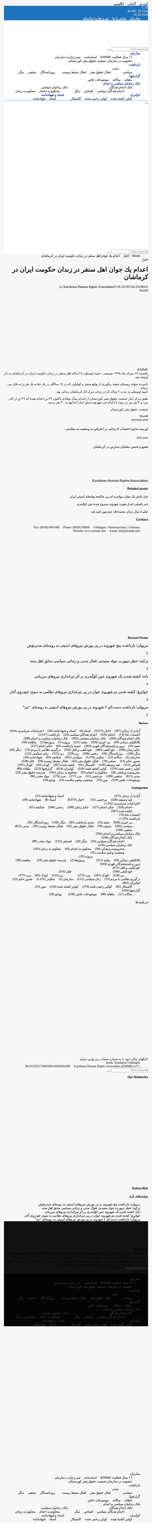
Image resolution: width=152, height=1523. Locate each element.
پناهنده (29, 742)
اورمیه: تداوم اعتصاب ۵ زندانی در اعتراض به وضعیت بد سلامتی (107, 428)
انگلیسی (118, 4)
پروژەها (47, 742)
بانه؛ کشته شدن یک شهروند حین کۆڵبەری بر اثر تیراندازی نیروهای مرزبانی (91, 676)
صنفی (109, 761)
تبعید (134, 746)
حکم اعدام (41, 746)
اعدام (108, 734)
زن (73, 753)
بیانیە (80, 742)
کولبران (135, 94)
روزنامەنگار (47, 72)
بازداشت (134, 64)
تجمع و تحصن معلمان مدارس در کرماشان (120, 446)
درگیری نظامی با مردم (43, 749)
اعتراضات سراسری (27, 730)
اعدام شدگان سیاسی (110, 91)
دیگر (21, 72)
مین (102, 780)
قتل (28, 761)
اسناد (52, 98)
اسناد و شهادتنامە (52, 94)
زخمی (90, 753)
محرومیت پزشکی (125, 772)
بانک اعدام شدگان (120, 87)
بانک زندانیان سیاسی (54, 87)
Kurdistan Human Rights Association (88, 286)
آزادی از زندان (127, 730)
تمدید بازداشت (68, 746)
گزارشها (134, 76)
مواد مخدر (39, 776)
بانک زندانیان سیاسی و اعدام (121, 83)
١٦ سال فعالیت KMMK (116, 57)
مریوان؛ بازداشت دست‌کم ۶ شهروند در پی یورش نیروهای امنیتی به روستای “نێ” (85, 707)
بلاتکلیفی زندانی (127, 742)
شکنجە (53, 757)
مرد (75, 776)
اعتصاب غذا (129, 734)
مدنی (115, 68)
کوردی (143, 4)
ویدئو (49, 780)
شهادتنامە (39, 98)
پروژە (64, 742)
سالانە (117, 79)
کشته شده (64, 764)
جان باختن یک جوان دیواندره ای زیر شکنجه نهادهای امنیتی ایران (109, 496)
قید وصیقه (109, 764)
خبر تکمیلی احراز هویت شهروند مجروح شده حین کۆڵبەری (112, 504)
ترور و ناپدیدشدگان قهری (104, 746)
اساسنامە (90, 57)
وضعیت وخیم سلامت (76, 780)
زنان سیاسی (36, 753)
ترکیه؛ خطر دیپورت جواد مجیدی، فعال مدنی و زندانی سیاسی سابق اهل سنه (89, 661)
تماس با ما (119, 18)
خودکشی (105, 749)
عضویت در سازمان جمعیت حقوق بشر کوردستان (100, 60)
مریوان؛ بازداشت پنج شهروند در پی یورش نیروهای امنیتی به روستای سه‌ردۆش (87, 645)
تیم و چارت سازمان (96, 18)
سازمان (135, 18)
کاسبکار (76, 98)
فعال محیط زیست (74, 72)
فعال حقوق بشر (100, 72)
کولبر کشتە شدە (121, 98)
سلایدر (100, 757)
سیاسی (127, 72)
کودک (43, 764)
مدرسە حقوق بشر (30, 772)
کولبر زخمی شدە (96, 98)
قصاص (88, 91)
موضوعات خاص (98, 79)
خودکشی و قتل (78, 749)
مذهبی (32, 72)
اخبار (145, 259)
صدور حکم (130, 761)
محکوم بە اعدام (49, 91)
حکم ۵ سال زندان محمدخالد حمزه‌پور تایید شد (119, 511)
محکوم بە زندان (25, 91)
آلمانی (132, 4)
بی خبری (100, 742)
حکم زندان (129, 749)
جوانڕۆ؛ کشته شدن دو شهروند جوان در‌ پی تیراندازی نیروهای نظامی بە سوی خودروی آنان (79, 692)
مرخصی (94, 776)
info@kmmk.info (136, 1268)
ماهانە (128, 79)
